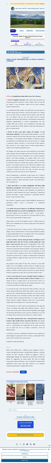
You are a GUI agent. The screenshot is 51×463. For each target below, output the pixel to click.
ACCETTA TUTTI (24, 460)
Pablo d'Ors (8, 347)
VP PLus (8, 96)
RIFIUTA (24, 457)
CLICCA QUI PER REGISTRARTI (41, 3)
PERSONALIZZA (24, 453)
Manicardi (22, 30)
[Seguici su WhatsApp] (17, 444)
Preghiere (44, 30)
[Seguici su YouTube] (27, 444)
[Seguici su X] (30, 444)
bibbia (23, 372)
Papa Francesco (33, 30)
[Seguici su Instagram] (23, 444)
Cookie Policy (26, 450)
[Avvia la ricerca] (10, 410)
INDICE (13, 30)
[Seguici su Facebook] (34, 444)
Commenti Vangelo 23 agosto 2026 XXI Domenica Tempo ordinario (27, 37)
